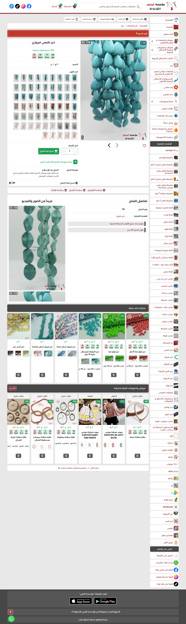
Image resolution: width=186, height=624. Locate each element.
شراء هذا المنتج (49, 151)
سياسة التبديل (77, 190)
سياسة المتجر (89, 19)
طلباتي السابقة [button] (140, 19)
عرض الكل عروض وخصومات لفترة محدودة (78, 468)
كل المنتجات (131, 26)
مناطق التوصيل (107, 19)
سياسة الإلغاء (59, 190)
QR (12, 183)
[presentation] (117, 146)
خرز (122, 26)
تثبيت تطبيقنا (71, 19)
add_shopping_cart (137, 375)
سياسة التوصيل (96, 190)
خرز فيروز (120, 216)
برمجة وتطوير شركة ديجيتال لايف (93, 619)
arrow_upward (10, 612)
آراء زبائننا (123, 19)
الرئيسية (143, 26)
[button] (70, 6)
